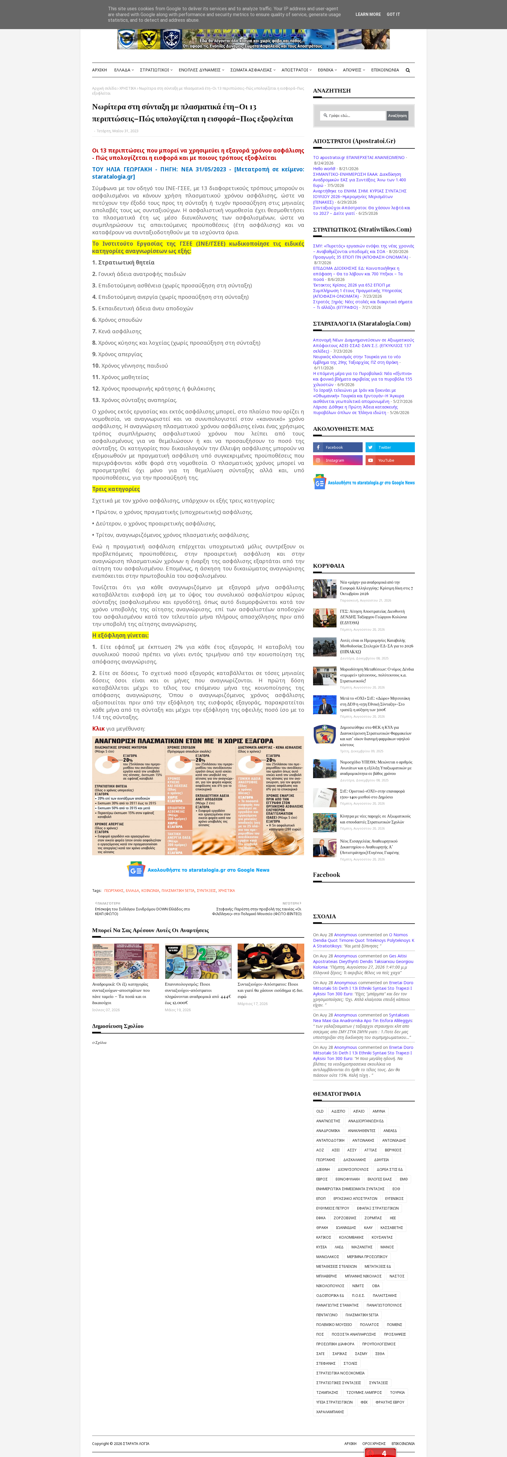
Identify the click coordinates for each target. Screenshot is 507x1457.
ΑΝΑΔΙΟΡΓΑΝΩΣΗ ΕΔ (366, 1120)
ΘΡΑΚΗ (322, 1227)
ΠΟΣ (320, 1334)
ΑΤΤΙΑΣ (370, 1150)
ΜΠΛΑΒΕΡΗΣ (326, 1276)
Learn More (368, 14)
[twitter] (390, 447)
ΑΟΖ (320, 1150)
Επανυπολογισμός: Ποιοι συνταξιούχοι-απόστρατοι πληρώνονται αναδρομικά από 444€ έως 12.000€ (198, 993)
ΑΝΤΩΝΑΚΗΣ (363, 1140)
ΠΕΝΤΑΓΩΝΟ (327, 1314)
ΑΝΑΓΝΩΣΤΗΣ (328, 1120)
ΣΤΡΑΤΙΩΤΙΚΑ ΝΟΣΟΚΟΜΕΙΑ (340, 1373)
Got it (393, 14)
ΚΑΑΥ (368, 1227)
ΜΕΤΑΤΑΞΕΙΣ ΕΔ (378, 1266)
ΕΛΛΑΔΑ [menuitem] (122, 70)
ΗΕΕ (393, 1217)
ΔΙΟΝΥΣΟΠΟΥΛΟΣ (353, 1169)
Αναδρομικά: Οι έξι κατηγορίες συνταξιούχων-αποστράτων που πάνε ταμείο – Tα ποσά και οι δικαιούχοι (121, 993)
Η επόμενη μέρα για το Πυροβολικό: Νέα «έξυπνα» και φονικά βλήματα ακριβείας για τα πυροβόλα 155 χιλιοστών (362, 379)
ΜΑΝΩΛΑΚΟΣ (327, 1256)
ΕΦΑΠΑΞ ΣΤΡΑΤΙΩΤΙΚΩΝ (378, 1208)
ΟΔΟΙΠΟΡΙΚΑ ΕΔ (330, 1295)
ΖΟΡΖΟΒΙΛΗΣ (345, 1217)
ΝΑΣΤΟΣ (397, 1276)
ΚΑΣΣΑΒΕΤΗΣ (392, 1227)
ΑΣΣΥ (351, 1150)
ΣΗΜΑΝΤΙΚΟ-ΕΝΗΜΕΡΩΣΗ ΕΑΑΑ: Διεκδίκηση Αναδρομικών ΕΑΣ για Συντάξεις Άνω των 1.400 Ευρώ (359, 179)
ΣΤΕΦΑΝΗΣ (326, 1363)
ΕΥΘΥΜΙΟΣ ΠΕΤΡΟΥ (332, 1208)
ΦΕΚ (364, 1402)
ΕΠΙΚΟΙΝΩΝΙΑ (403, 1443)
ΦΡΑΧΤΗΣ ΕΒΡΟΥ (390, 1402)
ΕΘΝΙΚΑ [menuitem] (325, 70)
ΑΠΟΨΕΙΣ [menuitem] (352, 70)
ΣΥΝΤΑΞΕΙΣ (206, 890)
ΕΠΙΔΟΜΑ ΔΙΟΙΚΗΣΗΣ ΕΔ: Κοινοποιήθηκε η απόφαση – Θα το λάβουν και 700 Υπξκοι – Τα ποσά (358, 273)
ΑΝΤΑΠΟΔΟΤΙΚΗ (330, 1140)
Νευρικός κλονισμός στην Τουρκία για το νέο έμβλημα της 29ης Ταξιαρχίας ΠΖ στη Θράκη (357, 359)
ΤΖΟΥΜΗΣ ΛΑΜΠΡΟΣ (364, 1392)
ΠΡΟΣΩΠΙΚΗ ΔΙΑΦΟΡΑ (335, 1344)
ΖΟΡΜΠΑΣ (373, 1217)
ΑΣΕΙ (335, 1150)
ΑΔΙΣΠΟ (338, 1111)
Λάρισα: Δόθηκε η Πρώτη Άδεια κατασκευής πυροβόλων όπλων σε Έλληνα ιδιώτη (355, 409)
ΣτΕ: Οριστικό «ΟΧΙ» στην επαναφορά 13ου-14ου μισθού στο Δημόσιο (372, 794)
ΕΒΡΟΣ (322, 1179)
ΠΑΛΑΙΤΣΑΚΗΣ (385, 1295)
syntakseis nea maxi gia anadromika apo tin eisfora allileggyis (362, 1017)
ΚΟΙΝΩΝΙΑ (150, 890)
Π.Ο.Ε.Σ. (358, 1295)
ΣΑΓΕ (320, 1353)
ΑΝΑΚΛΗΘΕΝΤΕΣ (362, 1130)
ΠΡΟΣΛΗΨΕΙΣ (395, 1334)
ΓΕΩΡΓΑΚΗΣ (114, 890)
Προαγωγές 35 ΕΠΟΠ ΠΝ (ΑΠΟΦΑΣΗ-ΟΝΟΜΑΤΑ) (360, 257)
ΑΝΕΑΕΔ (390, 1130)
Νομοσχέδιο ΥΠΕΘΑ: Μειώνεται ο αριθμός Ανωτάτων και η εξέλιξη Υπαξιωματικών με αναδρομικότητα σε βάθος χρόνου (376, 767)
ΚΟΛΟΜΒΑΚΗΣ (351, 1237)
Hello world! (324, 168)
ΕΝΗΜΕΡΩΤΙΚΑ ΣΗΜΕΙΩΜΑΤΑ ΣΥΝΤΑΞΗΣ (350, 1188)
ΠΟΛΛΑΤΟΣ (369, 1324)
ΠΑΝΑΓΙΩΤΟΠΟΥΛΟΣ (384, 1305)
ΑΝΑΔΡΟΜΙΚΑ (328, 1130)
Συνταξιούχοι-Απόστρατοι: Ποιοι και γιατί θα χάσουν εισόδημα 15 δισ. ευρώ (270, 990)
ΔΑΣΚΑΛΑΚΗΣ (354, 1159)
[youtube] (390, 460)
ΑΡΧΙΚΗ (350, 1443)
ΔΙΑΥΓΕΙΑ (381, 1159)
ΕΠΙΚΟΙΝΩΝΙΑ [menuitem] (385, 70)
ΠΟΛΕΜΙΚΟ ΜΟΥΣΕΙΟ (334, 1324)
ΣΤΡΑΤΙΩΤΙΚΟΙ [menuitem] (154, 70)
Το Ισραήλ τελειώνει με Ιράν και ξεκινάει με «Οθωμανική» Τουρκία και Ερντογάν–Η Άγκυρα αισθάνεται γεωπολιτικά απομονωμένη (358, 395)
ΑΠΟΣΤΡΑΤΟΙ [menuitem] (295, 70)
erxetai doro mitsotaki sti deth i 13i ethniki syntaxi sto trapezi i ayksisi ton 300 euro (363, 988)
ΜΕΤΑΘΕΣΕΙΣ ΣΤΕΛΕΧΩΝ (336, 1266)
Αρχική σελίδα (104, 88)
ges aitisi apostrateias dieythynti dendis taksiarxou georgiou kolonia (363, 961)
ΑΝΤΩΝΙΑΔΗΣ (394, 1140)
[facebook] (337, 447)
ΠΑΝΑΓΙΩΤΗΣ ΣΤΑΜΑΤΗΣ (337, 1305)
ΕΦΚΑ (321, 1217)
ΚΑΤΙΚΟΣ (323, 1237)
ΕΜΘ (404, 1179)
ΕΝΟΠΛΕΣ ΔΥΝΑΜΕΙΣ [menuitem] (200, 70)
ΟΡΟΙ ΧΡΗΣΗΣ (374, 1443)
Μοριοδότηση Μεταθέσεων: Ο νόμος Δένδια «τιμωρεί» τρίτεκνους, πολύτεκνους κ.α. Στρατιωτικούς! (377, 674)
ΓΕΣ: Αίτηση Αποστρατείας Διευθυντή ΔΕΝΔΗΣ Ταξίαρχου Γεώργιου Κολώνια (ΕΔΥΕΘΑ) (373, 616)
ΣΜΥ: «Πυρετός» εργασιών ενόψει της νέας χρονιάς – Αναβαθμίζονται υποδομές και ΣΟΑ (363, 248)
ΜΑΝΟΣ (387, 1247)
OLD (320, 1111)
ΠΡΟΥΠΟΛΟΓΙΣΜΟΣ (379, 1344)
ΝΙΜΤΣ (358, 1285)
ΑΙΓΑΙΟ (359, 1111)
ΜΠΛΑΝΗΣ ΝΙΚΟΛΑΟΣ (363, 1276)
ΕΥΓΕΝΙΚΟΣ (394, 1198)
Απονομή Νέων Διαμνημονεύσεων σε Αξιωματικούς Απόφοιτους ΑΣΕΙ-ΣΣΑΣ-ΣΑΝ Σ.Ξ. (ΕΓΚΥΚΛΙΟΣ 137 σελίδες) (363, 345)
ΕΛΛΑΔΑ (132, 890)
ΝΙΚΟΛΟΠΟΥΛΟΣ (330, 1285)
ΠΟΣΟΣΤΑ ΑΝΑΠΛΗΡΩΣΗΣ (354, 1334)
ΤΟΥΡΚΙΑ (397, 1392)
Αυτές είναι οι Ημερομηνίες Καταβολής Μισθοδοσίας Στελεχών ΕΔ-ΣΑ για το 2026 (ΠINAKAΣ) (376, 645)
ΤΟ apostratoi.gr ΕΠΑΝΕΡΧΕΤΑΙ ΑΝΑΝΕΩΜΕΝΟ (359, 157)
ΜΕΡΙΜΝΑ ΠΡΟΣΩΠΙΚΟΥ (367, 1256)
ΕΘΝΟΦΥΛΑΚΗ (348, 1179)
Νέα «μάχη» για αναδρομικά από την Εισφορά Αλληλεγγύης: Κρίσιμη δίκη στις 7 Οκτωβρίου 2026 (376, 587)
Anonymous (345, 934)
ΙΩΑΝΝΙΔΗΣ (346, 1227)
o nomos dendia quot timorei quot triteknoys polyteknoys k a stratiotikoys (363, 940)
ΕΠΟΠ (321, 1198)
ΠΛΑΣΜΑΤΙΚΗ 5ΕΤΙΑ (178, 890)
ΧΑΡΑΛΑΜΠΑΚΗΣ (330, 1411)
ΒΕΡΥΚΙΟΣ (393, 1150)
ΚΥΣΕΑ (321, 1247)
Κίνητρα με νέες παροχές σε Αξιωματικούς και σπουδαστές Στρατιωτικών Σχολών (375, 819)
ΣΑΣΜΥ (361, 1353)
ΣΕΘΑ (380, 1353)
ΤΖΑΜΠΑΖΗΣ (327, 1392)
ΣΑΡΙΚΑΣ (339, 1353)
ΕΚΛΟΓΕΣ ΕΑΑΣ (380, 1179)
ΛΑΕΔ (339, 1247)
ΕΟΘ (396, 1188)
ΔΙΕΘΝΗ (323, 1169)
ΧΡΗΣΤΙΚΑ (127, 88)
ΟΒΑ (376, 1285)
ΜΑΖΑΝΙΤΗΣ (362, 1247)
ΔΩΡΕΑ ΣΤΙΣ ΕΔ (390, 1169)
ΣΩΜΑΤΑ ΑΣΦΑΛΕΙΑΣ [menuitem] (251, 70)
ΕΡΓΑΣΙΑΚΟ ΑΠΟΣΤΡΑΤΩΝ (355, 1198)
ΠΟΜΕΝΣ (394, 1324)
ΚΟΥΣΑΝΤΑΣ (382, 1237)
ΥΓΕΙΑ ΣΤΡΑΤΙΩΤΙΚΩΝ (334, 1402)
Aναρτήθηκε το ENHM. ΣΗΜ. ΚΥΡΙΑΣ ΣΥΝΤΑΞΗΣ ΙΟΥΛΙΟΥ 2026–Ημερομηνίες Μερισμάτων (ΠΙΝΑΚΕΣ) (360, 196)
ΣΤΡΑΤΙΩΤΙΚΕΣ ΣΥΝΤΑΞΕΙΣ (338, 1382)
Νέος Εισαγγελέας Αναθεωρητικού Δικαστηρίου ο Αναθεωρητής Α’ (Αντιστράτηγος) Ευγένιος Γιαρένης (369, 846)
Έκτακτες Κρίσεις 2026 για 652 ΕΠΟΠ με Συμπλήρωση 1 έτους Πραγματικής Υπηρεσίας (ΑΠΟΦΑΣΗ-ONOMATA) (357, 290)
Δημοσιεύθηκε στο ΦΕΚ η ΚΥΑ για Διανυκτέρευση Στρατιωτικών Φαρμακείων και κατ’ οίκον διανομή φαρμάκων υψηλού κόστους (375, 735)
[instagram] (337, 460)
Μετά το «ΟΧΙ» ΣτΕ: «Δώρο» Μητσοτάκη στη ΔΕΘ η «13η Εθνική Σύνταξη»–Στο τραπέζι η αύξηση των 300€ (375, 703)
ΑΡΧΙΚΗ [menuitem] (99, 70)
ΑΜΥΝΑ (379, 1111)
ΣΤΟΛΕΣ (350, 1363)
